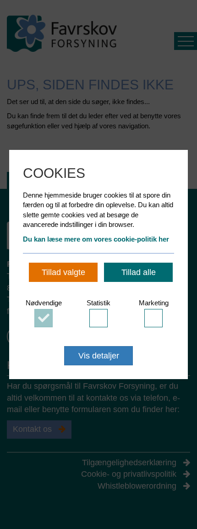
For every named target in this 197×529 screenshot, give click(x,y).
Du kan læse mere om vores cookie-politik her (96, 239)
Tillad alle (138, 272)
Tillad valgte (63, 272)
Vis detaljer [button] (98, 355)
